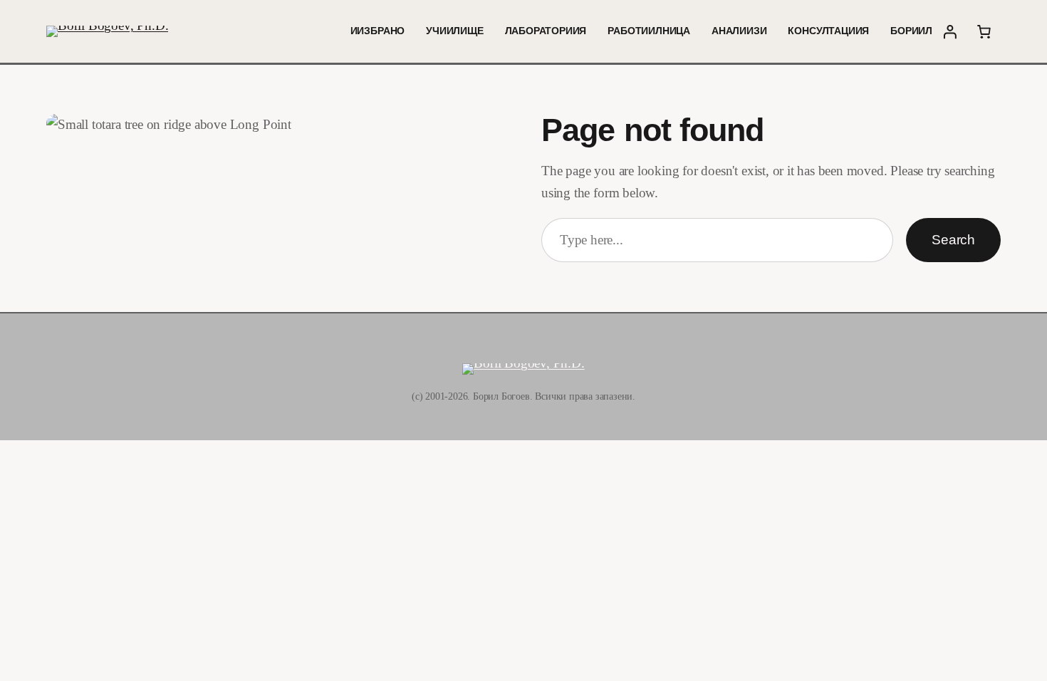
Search (953, 239)
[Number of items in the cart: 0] (984, 31)
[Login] (949, 31)
